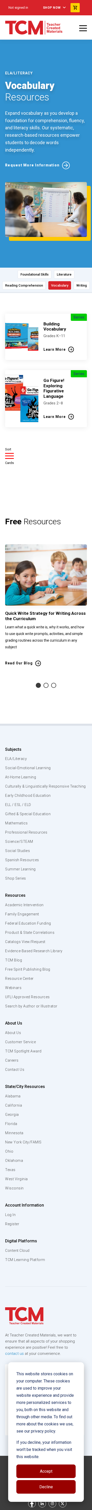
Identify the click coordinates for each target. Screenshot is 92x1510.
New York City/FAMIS (23, 1142)
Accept (46, 1471)
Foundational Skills (34, 274)
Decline (46, 1486)
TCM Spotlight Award (23, 1051)
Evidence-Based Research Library (34, 951)
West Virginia (16, 1179)
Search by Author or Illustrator (31, 1006)
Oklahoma (14, 1161)
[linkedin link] (42, 1503)
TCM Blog (13, 960)
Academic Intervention (24, 905)
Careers (12, 1060)
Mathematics (16, 823)
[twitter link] (62, 1503)
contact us (14, 1353)
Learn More (54, 349)
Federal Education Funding (28, 923)
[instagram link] (52, 1503)
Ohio (9, 1151)
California (13, 1105)
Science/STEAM (19, 841)
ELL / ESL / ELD (18, 805)
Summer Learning (20, 869)
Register (12, 1224)
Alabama (13, 1096)
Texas (10, 1170)
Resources (15, 895)
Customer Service (20, 1042)
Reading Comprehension (24, 285)
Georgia (12, 1114)
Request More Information (32, 165)
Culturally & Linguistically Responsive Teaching (45, 786)
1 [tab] (38, 685)
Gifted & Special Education (28, 814)
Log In (10, 1215)
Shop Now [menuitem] (52, 7)
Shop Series (15, 878)
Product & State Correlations (29, 932)
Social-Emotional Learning (28, 768)
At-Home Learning (20, 777)
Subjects (13, 749)
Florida (11, 1124)
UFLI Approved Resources (27, 997)
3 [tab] (53, 685)
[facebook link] (32, 1503)
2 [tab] (46, 685)
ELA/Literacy (16, 759)
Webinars (13, 988)
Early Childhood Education (28, 795)
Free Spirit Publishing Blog (27, 969)
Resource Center (19, 979)
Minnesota (14, 1133)
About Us (13, 1023)
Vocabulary (59, 285)
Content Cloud (17, 1250)
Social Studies (17, 851)
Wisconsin (14, 1188)
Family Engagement (22, 914)
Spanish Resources (22, 860)
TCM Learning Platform (25, 1260)
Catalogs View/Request (25, 942)
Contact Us (14, 1070)
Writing (81, 285)
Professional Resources (26, 832)
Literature (64, 274)
